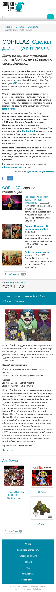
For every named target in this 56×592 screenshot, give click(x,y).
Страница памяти (28, 555)
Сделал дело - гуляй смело (26, 44)
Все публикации (14, 273)
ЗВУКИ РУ (48, 171)
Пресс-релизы (28, 579)
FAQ (28, 567)
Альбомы (10, 460)
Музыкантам (28, 573)
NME (15, 83)
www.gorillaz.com (16, 282)
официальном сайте (13, 167)
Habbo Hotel (8, 108)
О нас (28, 543)
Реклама (28, 561)
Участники (19, 301)
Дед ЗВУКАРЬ (34, 171)
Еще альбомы (12, 531)
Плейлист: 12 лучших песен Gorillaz (36, 227)
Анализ (28, 225)
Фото (42, 295)
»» (36, 220)
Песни (8, 301)
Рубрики (8, 26)
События (20, 26)
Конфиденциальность (28, 549)
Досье (7, 295)
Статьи (17, 295)
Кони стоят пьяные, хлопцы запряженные (36, 199)
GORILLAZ (33, 26)
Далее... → (7, 449)
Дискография (30, 295)
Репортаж (30, 196)
